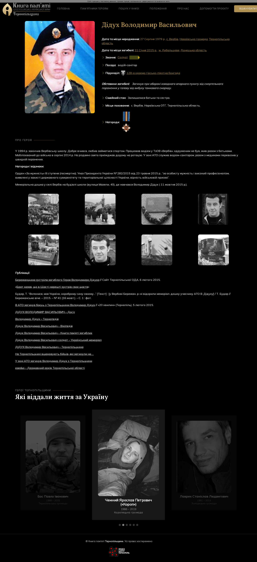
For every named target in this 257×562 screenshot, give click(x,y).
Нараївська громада (194, 39)
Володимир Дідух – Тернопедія (37, 319)
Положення (158, 8)
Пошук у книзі (129, 8)
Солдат (123, 57)
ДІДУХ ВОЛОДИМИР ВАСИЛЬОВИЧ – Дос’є (45, 312)
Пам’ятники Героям (94, 8)
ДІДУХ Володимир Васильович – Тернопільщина (49, 347)
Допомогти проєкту (214, 8)
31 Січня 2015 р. (146, 50)
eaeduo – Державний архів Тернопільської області (50, 368)
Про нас (183, 8)
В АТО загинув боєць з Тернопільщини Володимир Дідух (55, 305)
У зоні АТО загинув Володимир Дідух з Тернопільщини (53, 361)
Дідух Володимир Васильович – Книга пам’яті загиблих (53, 333)
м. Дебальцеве (169, 50)
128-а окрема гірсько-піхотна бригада (153, 73)
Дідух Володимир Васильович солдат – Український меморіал (58, 340)
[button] (120, 525)
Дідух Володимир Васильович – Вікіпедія (44, 326)
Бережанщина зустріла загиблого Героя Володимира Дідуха (57, 280)
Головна (63, 8)
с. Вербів (172, 39)
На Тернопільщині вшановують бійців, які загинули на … (54, 354)
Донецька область (194, 50)
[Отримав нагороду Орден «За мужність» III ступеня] (126, 122)
